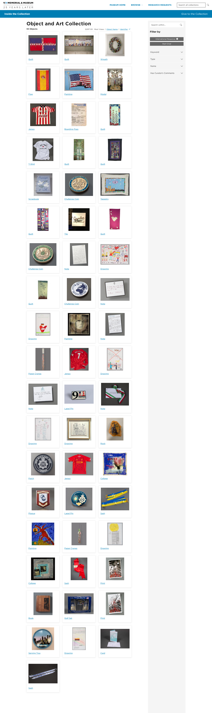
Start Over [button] (166, 44)
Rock (102, 443)
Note (66, 269)
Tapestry (104, 199)
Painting (68, 94)
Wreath (104, 59)
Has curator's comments (162, 73)
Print (102, 583)
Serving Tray (34, 653)
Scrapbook (33, 199)
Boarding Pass (71, 129)
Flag (30, 94)
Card (102, 653)
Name (153, 66)
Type (152, 59)
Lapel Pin (68, 408)
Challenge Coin (71, 199)
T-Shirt (31, 164)
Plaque (31, 513)
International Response (166, 39)
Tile (66, 234)
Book (30, 618)
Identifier (124, 29)
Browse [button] (135, 5)
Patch (31, 478)
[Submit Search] (208, 5)
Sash (102, 513)
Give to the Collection (194, 13)
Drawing (104, 269)
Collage (104, 478)
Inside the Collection (17, 13)
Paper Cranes (34, 374)
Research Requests (159, 5)
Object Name (112, 29)
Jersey (31, 129)
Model (103, 94)
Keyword (154, 52)
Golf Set (68, 618)
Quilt (30, 59)
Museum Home (118, 5)
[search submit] (181, 25)
